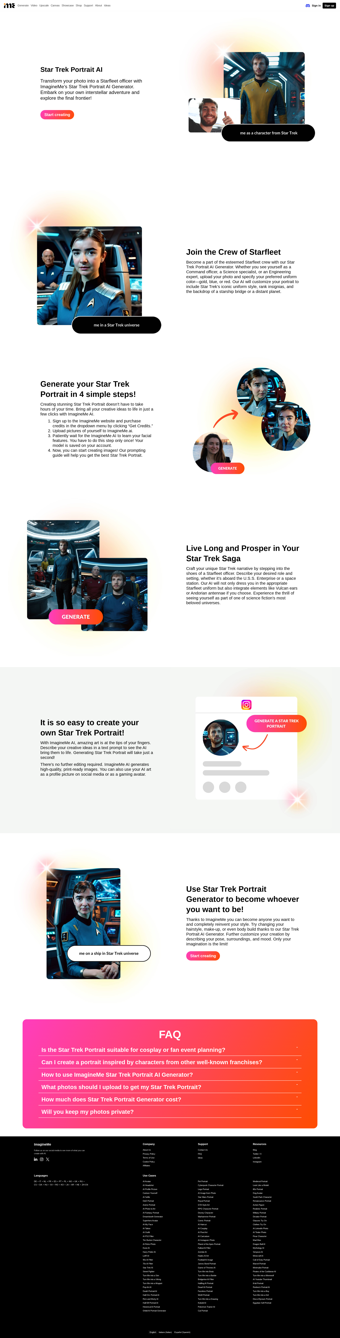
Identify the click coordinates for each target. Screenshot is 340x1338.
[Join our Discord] (308, 5)
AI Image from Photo (207, 1193)
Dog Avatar (258, 1193)
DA (40, 1185)
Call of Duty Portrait (261, 1260)
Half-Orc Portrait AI (151, 1295)
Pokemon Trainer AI (206, 1307)
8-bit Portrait (258, 1283)
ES (55, 1181)
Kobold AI (202, 1303)
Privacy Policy (149, 1154)
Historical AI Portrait (151, 1307)
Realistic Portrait (260, 1209)
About (98, 5)
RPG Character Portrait (208, 1209)
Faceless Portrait (205, 1291)
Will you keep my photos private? (87, 1112)
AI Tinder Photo (259, 1232)
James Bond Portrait (207, 1264)
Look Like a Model (261, 1185)
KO (62, 1185)
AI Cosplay (202, 1228)
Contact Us (203, 1150)
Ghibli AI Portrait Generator (154, 1311)
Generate (23, 5)
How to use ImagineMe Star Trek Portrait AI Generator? (117, 1075)
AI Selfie (146, 1197)
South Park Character (262, 1197)
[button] (170, 1050)
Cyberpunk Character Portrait (210, 1185)
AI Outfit (146, 1232)
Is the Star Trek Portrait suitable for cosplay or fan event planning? (133, 1050)
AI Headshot (148, 1185)
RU (81, 1181)
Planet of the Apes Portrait (209, 1244)
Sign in (316, 5)
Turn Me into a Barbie (207, 1275)
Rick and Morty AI (150, 1299)
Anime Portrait (149, 1205)
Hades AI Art (203, 1256)
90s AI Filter (148, 1260)
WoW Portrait (203, 1295)
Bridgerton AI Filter (206, 1279)
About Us (147, 1150)
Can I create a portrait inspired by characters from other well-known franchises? (151, 1062)
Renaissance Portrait (262, 1201)
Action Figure (258, 1205)
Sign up (329, 5)
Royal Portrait (204, 1201)
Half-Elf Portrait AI (150, 1303)
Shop (79, 5)
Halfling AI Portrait (205, 1283)
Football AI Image (205, 1260)
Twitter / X (257, 1154)
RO (56, 1185)
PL (65, 1181)
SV (51, 1185)
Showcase (68, 5)
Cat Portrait (203, 1311)
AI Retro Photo (149, 1244)
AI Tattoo (146, 1228)
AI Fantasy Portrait (151, 1213)
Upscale (44, 5)
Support (88, 5)
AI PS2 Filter (148, 1236)
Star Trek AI (148, 1267)
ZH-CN (85, 1185)
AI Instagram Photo (206, 1240)
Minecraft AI (258, 1256)
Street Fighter (148, 1271)
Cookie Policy (149, 1162)
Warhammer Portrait (206, 1216)
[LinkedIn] (35, 1160)
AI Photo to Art (149, 1209)
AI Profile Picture (150, 1189)
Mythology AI (258, 1248)
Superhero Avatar (150, 1220)
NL (45, 1181)
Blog (255, 1150)
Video (34, 5)
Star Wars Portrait (205, 1197)
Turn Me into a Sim (151, 1275)
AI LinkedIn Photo (260, 1228)
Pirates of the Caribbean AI (264, 1271)
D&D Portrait (148, 1201)
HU (46, 1185)
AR (72, 1185)
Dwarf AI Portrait (205, 1287)
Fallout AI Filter (204, 1248)
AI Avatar (147, 1181)
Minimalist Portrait (260, 1267)
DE (35, 1181)
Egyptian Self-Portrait (262, 1303)
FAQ (200, 1154)
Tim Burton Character (152, 1240)
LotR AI (146, 1256)
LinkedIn (256, 1158)
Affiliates (146, 1165)
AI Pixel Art (202, 1232)
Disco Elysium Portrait (262, 1299)
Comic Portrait (204, 1220)
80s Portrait (258, 1189)
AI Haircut (202, 1224)
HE (77, 1185)
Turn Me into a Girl (261, 1295)
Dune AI (146, 1248)
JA (67, 1185)
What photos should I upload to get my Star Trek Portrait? (121, 1087)
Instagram (257, 1162)
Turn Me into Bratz (206, 1271)
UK (76, 1181)
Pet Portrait (203, 1181)
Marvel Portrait (259, 1264)
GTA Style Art (204, 1205)
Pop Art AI (147, 1287)
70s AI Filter (148, 1264)
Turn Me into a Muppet (152, 1283)
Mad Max (257, 1240)
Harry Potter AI (149, 1252)
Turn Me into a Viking (152, 1279)
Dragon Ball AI (259, 1244)
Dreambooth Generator (153, 1216)
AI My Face (148, 1224)
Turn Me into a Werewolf (263, 1275)
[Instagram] (41, 1160)
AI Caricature (203, 1236)
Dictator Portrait (259, 1216)
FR (50, 1181)
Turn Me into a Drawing (208, 1299)
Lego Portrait (203, 1189)
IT (40, 1181)
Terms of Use (148, 1158)
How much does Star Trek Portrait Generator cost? (111, 1099)
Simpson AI (258, 1252)
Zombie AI (202, 1252)
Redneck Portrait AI (261, 1287)
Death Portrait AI (150, 1291)
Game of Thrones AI (206, 1267)
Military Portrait (259, 1213)
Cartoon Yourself (150, 1193)
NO (70, 1181)
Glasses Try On (260, 1220)
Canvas (55, 5)
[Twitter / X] (47, 1160)
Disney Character (205, 1213)
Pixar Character (260, 1236)
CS (35, 1185)
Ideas (107, 5)
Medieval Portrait (260, 1181)
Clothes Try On (259, 1224)
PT (60, 1181)
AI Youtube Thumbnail (262, 1279)
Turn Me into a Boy (261, 1291)
